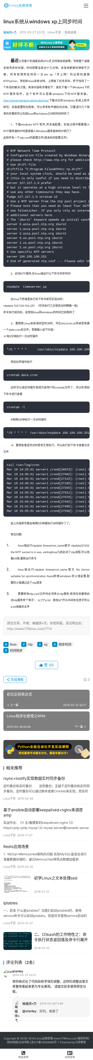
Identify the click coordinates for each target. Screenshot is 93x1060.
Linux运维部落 (44, 1038)
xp (46, 644)
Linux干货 (54, 32)
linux (13, 644)
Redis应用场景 (16, 846)
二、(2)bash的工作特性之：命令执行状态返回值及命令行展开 (61, 937)
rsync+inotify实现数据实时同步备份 (34, 778)
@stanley (29, 1011)
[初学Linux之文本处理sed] (17, 885)
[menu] (86, 6)
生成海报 (16, 679)
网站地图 (12, 1042)
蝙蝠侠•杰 (10, 32)
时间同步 (16, 650)
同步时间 (65, 644)
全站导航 (24, 1042)
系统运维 (70, 32)
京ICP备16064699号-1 (45, 1042)
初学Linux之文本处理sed (55, 878)
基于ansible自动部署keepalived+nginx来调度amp (43, 812)
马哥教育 (80, 1042)
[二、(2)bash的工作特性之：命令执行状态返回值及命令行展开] (17, 941)
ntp (30, 644)
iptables (10, 903)
